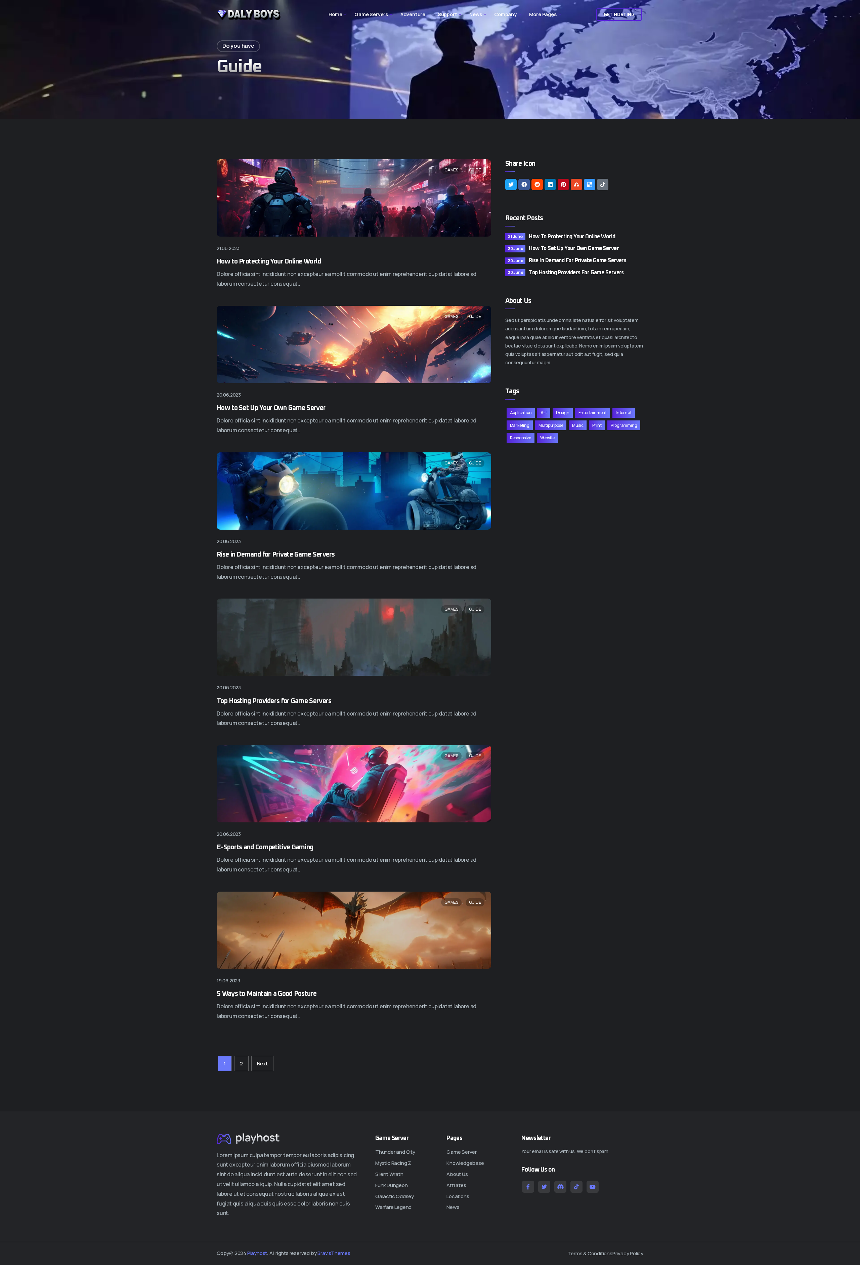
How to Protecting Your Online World (269, 261)
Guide (475, 170)
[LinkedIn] (550, 184)
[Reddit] (537, 184)
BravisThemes (333, 1253)
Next (262, 1063)
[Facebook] (524, 184)
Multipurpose (551, 425)
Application (521, 412)
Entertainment (592, 412)
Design (562, 412)
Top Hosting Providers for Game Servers (274, 701)
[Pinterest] (563, 184)
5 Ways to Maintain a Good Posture (266, 993)
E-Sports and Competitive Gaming (265, 847)
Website (547, 438)
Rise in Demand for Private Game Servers (276, 554)
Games (451, 170)
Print (596, 425)
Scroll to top (14, 635)
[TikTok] (602, 184)
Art (544, 412)
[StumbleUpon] (576, 184)
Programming (624, 425)
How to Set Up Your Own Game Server (271, 408)
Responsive (520, 438)
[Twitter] (511, 184)
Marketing (519, 425)
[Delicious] (589, 184)
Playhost (257, 1253)
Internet (623, 412)
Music (577, 425)
